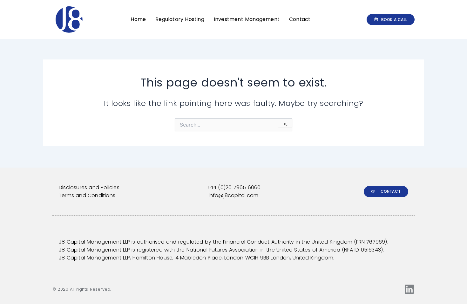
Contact (299, 19)
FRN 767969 (370, 241)
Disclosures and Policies (89, 187)
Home (138, 19)
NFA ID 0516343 (362, 249)
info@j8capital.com (234, 195)
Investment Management (247, 19)
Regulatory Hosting (179, 19)
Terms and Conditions (87, 195)
